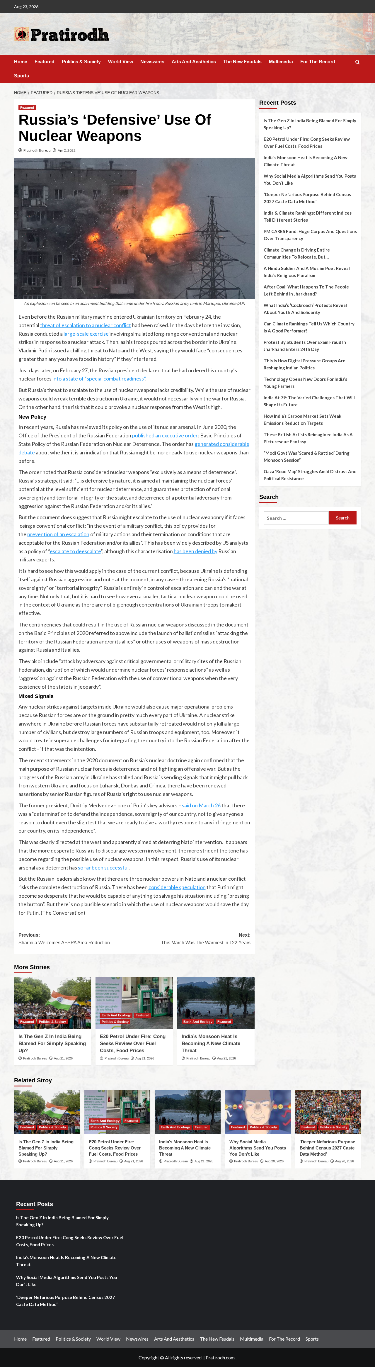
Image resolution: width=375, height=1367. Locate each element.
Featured (44, 61)
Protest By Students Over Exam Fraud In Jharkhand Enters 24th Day (305, 345)
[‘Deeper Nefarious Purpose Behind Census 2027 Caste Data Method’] (328, 1112)
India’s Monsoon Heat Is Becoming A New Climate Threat (211, 1043)
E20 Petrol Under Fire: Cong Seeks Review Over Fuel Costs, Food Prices (133, 1043)
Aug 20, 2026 (274, 1161)
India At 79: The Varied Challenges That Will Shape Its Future (309, 401)
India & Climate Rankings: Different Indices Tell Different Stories (308, 216)
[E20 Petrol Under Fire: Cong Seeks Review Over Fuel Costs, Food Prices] (134, 1003)
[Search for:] (296, 517)
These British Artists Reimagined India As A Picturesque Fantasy (308, 438)
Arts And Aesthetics (194, 61)
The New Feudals (242, 61)
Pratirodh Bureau (37, 150)
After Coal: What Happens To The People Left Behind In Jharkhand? (306, 290)
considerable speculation (177, 887)
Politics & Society (81, 61)
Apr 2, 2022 (67, 150)
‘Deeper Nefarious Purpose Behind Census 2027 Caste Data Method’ (307, 198)
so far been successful (103, 867)
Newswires (152, 61)
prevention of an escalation (58, 534)
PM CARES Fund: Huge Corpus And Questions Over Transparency (310, 235)
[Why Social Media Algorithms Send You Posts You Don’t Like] (258, 1112)
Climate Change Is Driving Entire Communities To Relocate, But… (297, 253)
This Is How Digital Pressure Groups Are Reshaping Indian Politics (304, 364)
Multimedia (281, 61)
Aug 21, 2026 (63, 1058)
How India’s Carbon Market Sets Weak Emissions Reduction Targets (302, 419)
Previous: (64, 939)
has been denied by (195, 551)
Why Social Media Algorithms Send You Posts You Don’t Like (310, 179)
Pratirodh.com (220, 1357)
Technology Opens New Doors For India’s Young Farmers (305, 382)
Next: (205, 939)
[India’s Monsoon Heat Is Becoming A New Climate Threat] (216, 1003)
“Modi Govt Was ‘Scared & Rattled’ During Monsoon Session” (307, 456)
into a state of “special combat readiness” (98, 378)
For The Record (317, 61)
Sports (21, 75)
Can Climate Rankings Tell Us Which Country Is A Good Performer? (309, 327)
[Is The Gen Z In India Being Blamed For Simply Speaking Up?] (52, 1003)
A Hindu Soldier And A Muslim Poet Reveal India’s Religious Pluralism (307, 272)
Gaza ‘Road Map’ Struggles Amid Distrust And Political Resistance (310, 475)
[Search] (357, 62)
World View (120, 61)
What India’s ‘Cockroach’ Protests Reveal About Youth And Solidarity (305, 309)
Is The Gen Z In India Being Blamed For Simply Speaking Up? (52, 1043)
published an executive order (165, 435)
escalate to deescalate (75, 551)
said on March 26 (201, 805)
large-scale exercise (86, 333)
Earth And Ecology (116, 1015)
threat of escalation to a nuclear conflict (85, 325)
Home (20, 61)
